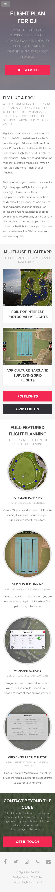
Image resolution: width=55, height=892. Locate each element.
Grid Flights (27, 409)
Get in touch (27, 842)
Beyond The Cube (32, 877)
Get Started (27, 70)
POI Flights (27, 396)
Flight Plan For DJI (29, 872)
